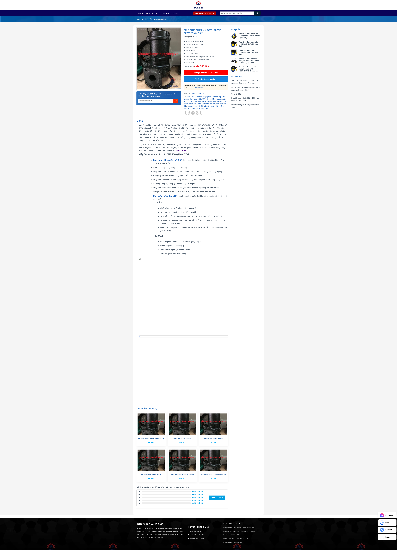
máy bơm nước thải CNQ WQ (196, 106)
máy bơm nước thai (205, 104)
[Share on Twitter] (189, 113)
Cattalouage (167, 13)
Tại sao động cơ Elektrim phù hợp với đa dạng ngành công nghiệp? (245, 88)
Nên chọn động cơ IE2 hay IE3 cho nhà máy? (245, 106)
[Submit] (257, 13)
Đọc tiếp (151, 442)
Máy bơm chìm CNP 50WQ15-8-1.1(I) (213, 438)
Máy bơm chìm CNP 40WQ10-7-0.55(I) (151, 474)
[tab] (139, 121)
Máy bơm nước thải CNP (165, 196)
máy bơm (209, 99)
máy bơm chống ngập (205, 101)
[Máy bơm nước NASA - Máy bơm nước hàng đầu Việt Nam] (198, 5)
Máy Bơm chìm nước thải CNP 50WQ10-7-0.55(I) (213, 474)
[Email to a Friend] (193, 113)
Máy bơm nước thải (160, 19)
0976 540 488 (199, 88)
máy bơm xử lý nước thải (200, 108)
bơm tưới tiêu (197, 99)
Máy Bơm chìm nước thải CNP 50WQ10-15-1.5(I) (151, 438)
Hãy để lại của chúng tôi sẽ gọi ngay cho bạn (160, 95)
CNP (203, 99)
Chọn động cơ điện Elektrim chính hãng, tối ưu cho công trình (245, 99)
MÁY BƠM (148, 19)
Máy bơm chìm (217, 99)
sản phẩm (149, 13)
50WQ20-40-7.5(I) (193, 97)
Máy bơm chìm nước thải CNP (167, 160)
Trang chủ (141, 13)
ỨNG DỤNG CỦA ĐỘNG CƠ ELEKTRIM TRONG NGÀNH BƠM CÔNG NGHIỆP (244, 82)
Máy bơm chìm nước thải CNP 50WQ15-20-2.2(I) (182, 474)
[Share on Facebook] (185, 113)
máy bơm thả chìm (212, 106)
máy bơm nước (218, 101)
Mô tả (139, 120)
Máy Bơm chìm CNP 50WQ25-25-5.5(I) (182, 438)
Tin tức (157, 13)
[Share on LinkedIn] (200, 113)
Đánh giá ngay (217, 498)
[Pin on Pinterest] (196, 113)
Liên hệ (175, 13)
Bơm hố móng (216, 97)
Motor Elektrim (236, 94)
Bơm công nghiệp (205, 97)
